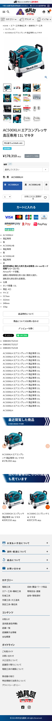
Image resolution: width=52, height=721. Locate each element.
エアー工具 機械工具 (18, 26)
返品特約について (26, 314)
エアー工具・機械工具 (11, 591)
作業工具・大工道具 (10, 600)
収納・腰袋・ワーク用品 (37, 587)
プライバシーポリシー (11, 685)
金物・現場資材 (33, 595)
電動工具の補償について (13, 669)
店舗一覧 (6, 628)
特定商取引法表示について (14, 680)
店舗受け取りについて (12, 664)
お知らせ (6, 619)
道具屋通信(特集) (9, 623)
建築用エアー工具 (35, 26)
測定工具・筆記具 (9, 604)
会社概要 (6, 636)
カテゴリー (10, 19)
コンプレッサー (10, 29)
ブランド (27, 19)
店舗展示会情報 (9, 632)
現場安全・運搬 (33, 591)
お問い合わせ (8, 656)
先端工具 (6, 595)
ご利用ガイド (7, 651)
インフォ (45, 19)
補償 (6, 164)
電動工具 (6, 587)
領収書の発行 (8, 676)
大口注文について (10, 660)
